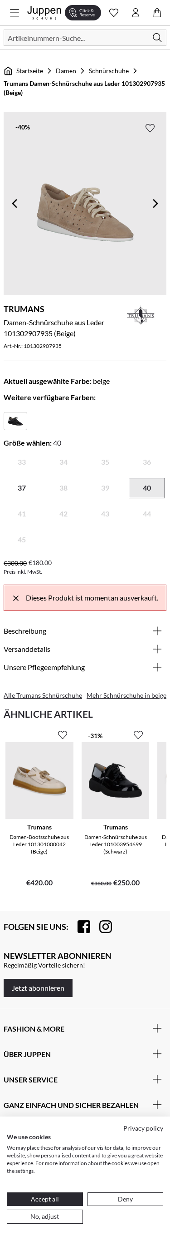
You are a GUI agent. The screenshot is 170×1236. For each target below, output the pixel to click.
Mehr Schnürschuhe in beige (126, 695)
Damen (66, 70)
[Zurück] (14, 203)
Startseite (29, 70)
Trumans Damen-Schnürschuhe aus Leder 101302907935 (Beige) (84, 87)
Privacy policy (143, 1128)
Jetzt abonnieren (38, 987)
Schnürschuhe (109, 70)
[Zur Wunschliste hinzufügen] (150, 128)
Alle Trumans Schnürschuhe (43, 695)
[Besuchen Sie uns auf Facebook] (79, 926)
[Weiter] (155, 203)
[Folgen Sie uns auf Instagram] (101, 926)
